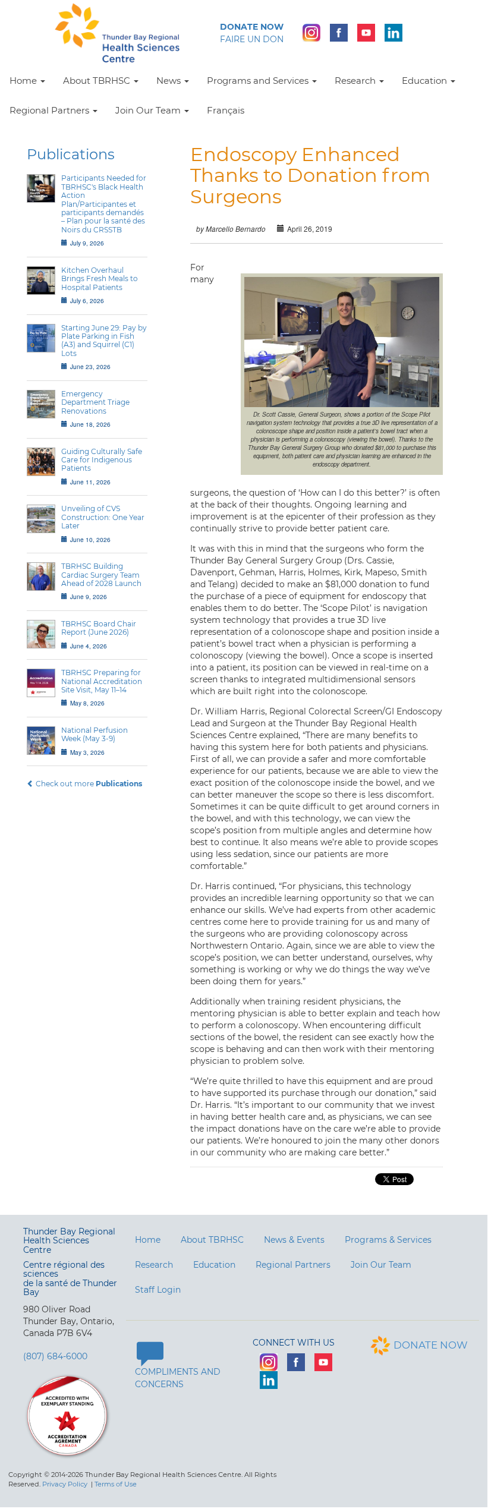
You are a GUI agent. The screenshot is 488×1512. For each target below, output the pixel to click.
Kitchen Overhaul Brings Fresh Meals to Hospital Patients (99, 279)
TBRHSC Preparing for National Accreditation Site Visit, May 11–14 (101, 681)
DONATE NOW (430, 1345)
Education (425, 80)
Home (24, 80)
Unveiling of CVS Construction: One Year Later (102, 517)
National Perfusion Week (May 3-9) (94, 734)
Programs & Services (388, 1239)
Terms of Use (116, 1484)
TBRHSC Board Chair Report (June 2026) (98, 628)
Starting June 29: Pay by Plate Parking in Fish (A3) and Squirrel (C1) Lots (104, 340)
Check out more (88, 783)
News (169, 80)
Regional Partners (51, 110)
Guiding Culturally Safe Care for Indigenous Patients (101, 460)
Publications (71, 154)
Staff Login (158, 1289)
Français (225, 110)
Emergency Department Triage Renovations (95, 402)
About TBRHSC (98, 80)
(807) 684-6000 (55, 1356)
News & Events (294, 1239)
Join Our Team (149, 110)
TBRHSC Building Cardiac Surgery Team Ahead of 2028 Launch (101, 575)
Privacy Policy (64, 1484)
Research (356, 80)
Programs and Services (259, 80)
